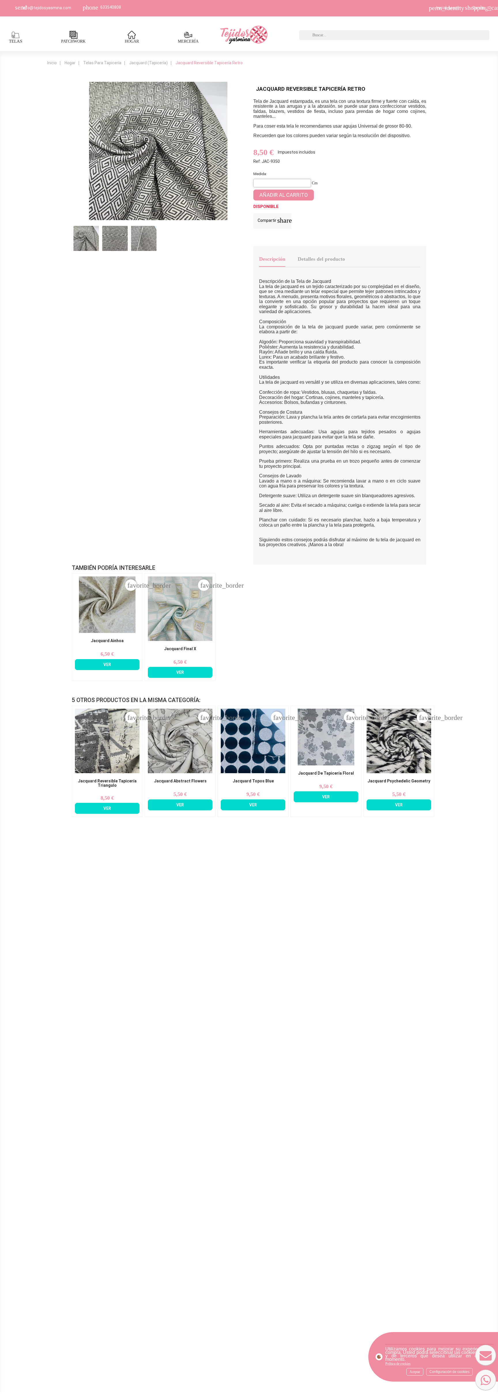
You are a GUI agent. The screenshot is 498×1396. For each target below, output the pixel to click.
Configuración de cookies (449, 1372)
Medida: (260, 174)
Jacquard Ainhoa (107, 641)
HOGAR (132, 41)
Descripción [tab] (272, 259)
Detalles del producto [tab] (321, 259)
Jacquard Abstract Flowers (180, 781)
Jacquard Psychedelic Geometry (398, 781)
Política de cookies (398, 1364)
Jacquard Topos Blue (253, 781)
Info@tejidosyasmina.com (46, 7)
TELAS (15, 41)
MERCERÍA (188, 41)
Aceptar (415, 1372)
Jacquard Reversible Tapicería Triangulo (107, 783)
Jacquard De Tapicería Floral (326, 773)
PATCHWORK (73, 41)
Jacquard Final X (180, 649)
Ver (107, 664)
